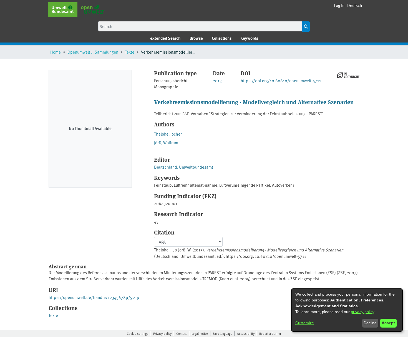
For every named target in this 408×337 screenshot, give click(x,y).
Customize (304, 323)
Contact (181, 333)
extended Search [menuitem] (165, 38)
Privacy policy (162, 333)
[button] (354, 5)
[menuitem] (196, 38)
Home (55, 52)
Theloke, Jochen (168, 134)
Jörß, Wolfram (166, 142)
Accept (388, 323)
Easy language (222, 333)
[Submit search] (306, 26)
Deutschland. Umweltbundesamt (183, 167)
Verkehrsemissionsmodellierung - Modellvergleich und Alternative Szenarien (254, 102)
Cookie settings (137, 333)
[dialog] (346, 310)
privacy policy (362, 311)
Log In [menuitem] (339, 5)
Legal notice (200, 333)
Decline (370, 323)
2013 (217, 80)
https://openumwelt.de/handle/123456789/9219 (94, 297)
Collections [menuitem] (221, 38)
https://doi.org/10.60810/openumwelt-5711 (281, 80)
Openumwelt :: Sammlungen (92, 52)
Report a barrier (270, 333)
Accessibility (246, 333)
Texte (129, 52)
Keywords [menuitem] (249, 38)
